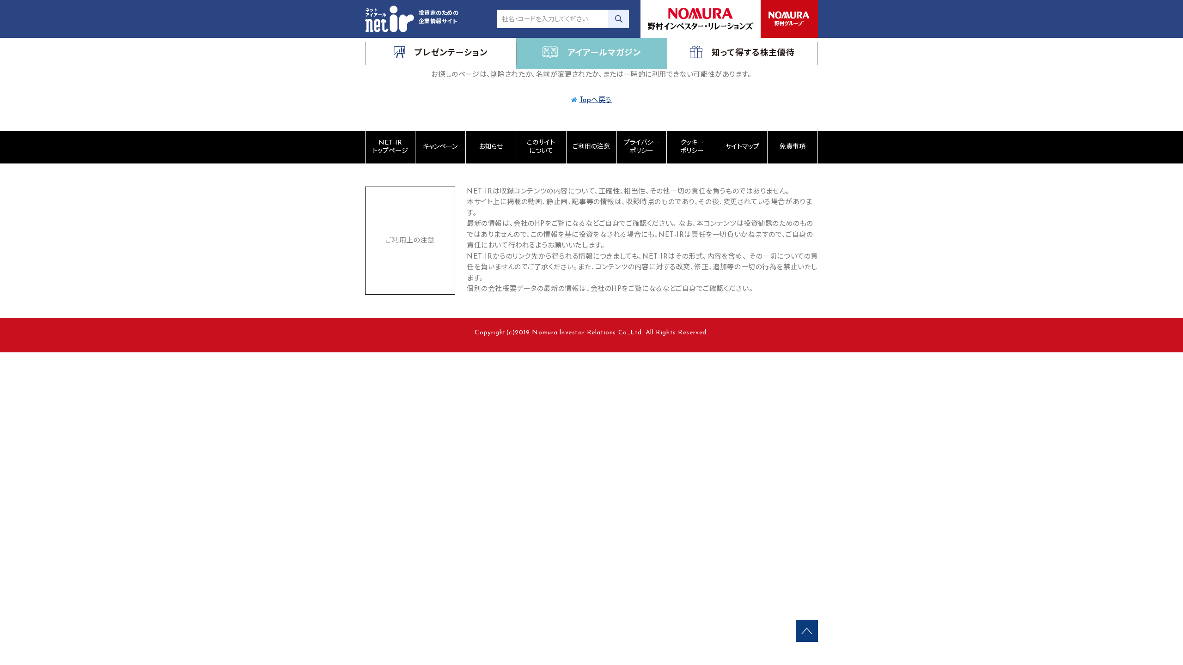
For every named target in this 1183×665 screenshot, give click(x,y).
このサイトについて (541, 147)
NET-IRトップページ (390, 147)
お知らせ (491, 147)
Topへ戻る (595, 100)
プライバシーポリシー (641, 147)
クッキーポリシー (692, 147)
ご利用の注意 (591, 147)
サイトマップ (742, 147)
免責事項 (792, 147)
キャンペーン (440, 147)
